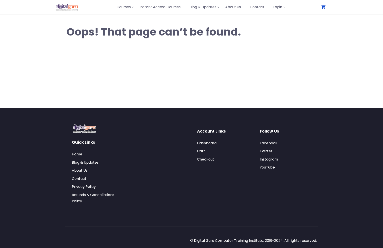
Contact (257, 7)
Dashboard (207, 143)
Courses (124, 7)
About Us (233, 7)
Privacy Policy (84, 186)
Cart (201, 151)
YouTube (267, 167)
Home (77, 154)
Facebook (268, 143)
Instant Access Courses (160, 7)
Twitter (266, 151)
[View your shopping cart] (324, 7)
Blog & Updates (203, 7)
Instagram (269, 159)
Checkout (205, 159)
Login (277, 7)
